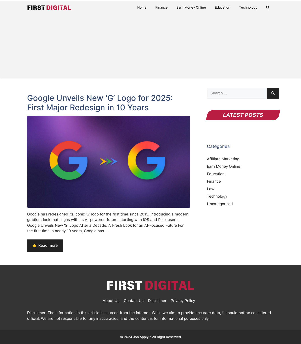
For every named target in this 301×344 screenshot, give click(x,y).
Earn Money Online (191, 7)
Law (210, 189)
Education (222, 7)
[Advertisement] (150, 47)
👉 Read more (45, 245)
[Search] (273, 93)
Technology (248, 7)
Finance (161, 7)
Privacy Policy (183, 300)
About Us (111, 300)
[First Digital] (49, 7)
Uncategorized (220, 204)
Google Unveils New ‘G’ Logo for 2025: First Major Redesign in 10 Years (100, 102)
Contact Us (134, 300)
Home (142, 7)
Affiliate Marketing (223, 159)
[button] (268, 7)
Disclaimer (157, 300)
